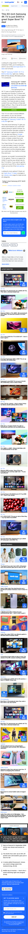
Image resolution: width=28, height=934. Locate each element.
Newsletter (23, 58)
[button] (25, 2)
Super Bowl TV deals (10, 173)
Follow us (15, 58)
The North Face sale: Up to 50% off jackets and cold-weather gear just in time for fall (15, 855)
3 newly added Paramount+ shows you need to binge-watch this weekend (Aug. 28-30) (14, 864)
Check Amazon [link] (20, 200)
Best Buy (13, 245)
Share (5, 58)
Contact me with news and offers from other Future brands (13, 913)
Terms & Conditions (17, 923)
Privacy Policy (21, 922)
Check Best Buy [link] (19, 208)
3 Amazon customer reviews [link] (14, 185)
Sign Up (14, 917)
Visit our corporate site (13, 884)
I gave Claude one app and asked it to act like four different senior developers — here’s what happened (14, 838)
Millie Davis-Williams (12, 25)
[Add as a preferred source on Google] (7, 889)
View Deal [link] (19, 194)
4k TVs (7, 10)
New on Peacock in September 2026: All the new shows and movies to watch (14, 847)
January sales (8, 175)
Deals (3, 26)
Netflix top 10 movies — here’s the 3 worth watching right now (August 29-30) (14, 872)
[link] (5, 84)
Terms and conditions (7, 895)
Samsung (5, 245)
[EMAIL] (24, 251)
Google (20, 134)
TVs (3, 10)
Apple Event (14, 6)
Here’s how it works (18, 36)
